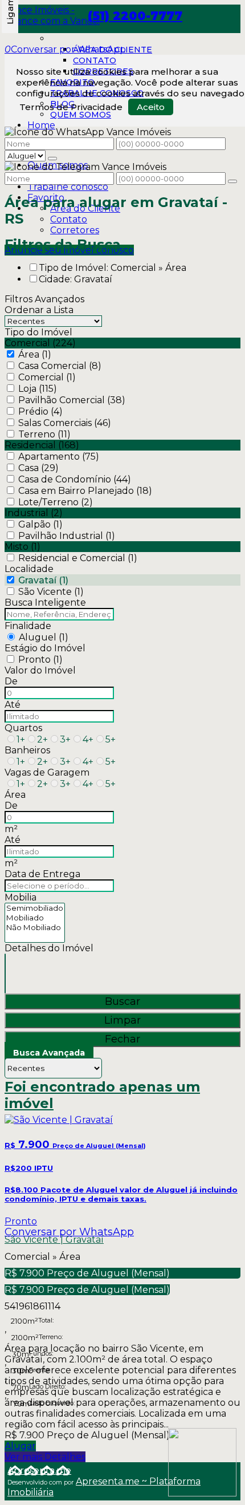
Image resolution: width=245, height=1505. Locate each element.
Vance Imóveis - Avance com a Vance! (52, 15)
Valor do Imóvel (40, 670)
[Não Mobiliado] (34, 927)
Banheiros (27, 750)
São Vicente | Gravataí (54, 1239)
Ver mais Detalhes (45, 1456)
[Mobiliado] (34, 918)
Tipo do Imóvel (38, 332)
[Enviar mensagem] (52, 158)
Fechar (122, 1039)
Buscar (122, 1001)
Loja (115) (37, 388)
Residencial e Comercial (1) (77, 558)
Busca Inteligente (45, 602)
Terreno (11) (44, 434)
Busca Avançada (49, 1053)
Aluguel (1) (43, 637)
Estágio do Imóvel (45, 648)
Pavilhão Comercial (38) (71, 400)
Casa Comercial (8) (59, 365)
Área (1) (34, 354)
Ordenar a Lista (39, 310)
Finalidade (28, 625)
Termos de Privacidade (70, 107)
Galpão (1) (40, 524)
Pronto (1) (40, 659)
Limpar (122, 1020)
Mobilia (20, 897)
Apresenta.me (39, 1470)
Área (15, 794)
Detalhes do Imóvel (49, 948)
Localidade (29, 568)
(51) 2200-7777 (135, 16)
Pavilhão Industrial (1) (66, 535)
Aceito (151, 107)
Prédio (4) (40, 411)
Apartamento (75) (58, 456)
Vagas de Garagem (47, 772)
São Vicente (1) (51, 591)
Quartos (23, 728)
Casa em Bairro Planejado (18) (85, 490)
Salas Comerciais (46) (64, 422)
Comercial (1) (47, 377)
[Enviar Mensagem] (232, 181)
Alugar (20, 1446)
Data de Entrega (42, 874)
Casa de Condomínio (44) (74, 479)
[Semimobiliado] (34, 908)
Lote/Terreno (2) (55, 502)
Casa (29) (38, 468)
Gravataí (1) (43, 580)
